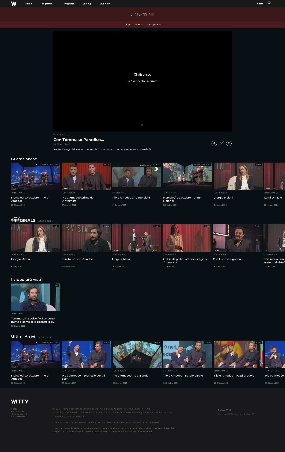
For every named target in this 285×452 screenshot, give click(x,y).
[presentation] (274, 185)
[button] (48, 3)
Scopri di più (45, 220)
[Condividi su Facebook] (214, 143)
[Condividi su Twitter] (221, 143)
